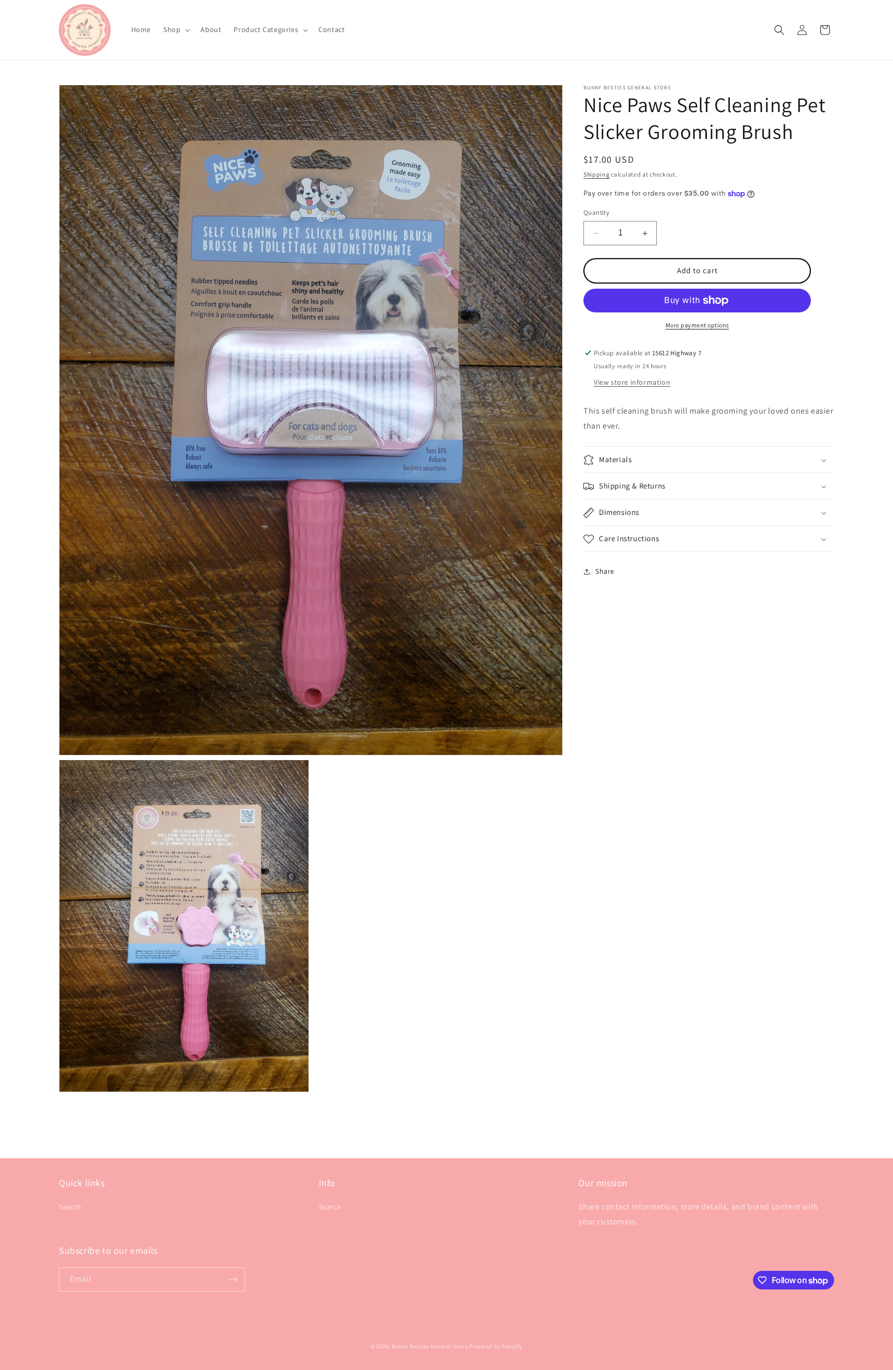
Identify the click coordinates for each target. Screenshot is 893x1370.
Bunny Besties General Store (430, 1346)
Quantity (596, 213)
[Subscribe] (233, 1279)
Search (70, 1206)
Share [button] (604, 571)
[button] (175, 29)
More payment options (697, 325)
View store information (632, 382)
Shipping (596, 174)
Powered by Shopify (495, 1346)
